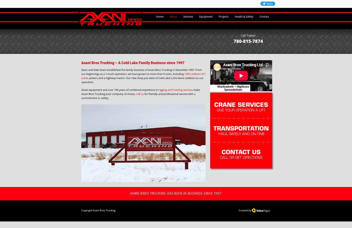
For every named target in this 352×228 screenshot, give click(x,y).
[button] (143, 143)
